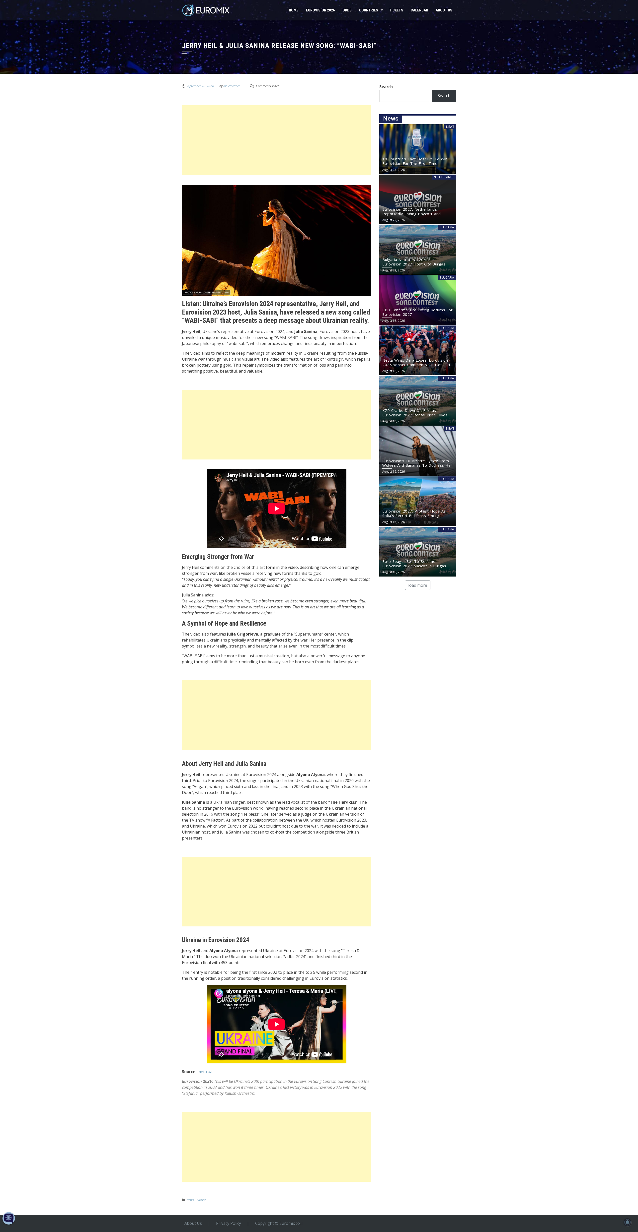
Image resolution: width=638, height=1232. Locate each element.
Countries (368, 10)
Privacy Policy (228, 1223)
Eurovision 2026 (320, 10)
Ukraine (200, 1200)
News (190, 1200)
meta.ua (204, 1071)
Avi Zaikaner (231, 86)
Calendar (419, 10)
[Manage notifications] (628, 1222)
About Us (444, 10)
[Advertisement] (276, 140)
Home (294, 10)
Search (386, 86)
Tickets (396, 10)
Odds (347, 10)
